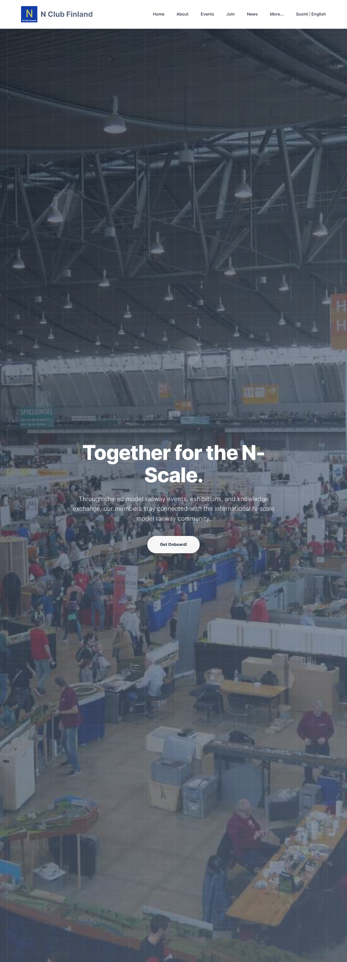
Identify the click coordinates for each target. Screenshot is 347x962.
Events (207, 14)
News (252, 14)
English (318, 14)
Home (158, 14)
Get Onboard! (173, 544)
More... (277, 14)
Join (230, 14)
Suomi (302, 14)
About (182, 14)
